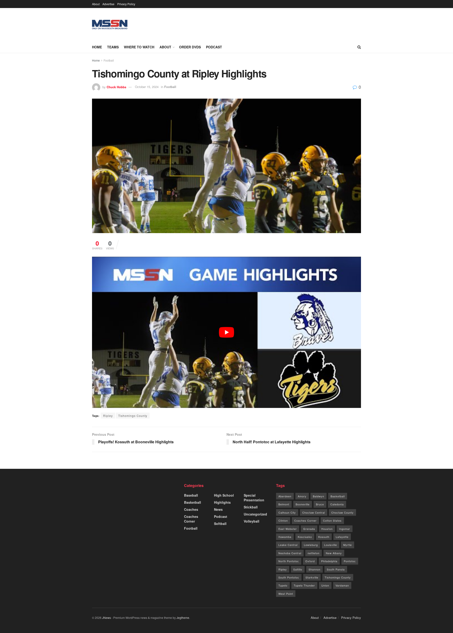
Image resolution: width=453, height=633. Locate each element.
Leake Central (288, 545)
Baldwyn (318, 496)
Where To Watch (139, 47)
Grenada (309, 529)
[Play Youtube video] (226, 332)
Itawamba (284, 537)
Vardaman (342, 585)
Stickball (251, 507)
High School (224, 495)
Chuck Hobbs (116, 86)
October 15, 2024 (147, 86)
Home (97, 47)
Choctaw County (342, 512)
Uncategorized (255, 514)
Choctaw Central (313, 512)
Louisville (330, 545)
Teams (113, 47)
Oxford (310, 561)
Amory (302, 496)
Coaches (191, 509)
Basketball (192, 502)
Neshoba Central (289, 553)
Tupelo (282, 585)
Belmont (283, 504)
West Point (285, 593)
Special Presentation (254, 497)
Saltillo (297, 569)
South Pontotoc (288, 577)
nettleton (313, 553)
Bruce (320, 504)
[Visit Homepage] (109, 24)
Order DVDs (190, 47)
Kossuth (323, 537)
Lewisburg (311, 545)
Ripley (108, 416)
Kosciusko (305, 537)
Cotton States (332, 520)
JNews (106, 618)
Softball (220, 523)
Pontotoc (350, 561)
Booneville (303, 504)
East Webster (287, 529)
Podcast (214, 47)
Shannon (314, 569)
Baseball (191, 495)
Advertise (108, 4)
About (96, 4)
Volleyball (251, 521)
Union (325, 585)
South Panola (336, 569)
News (218, 509)
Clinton (283, 520)
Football (109, 60)
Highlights (222, 502)
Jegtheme (182, 618)
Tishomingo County (132, 416)
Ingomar (344, 529)
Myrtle (347, 545)
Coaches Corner (191, 519)
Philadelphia (329, 561)
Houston (327, 529)
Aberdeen (284, 496)
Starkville (312, 577)
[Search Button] (359, 47)
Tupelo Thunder (304, 585)
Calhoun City (287, 512)
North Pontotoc (288, 561)
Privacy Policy (126, 4)
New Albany (334, 553)
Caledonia (337, 504)
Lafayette (342, 537)
